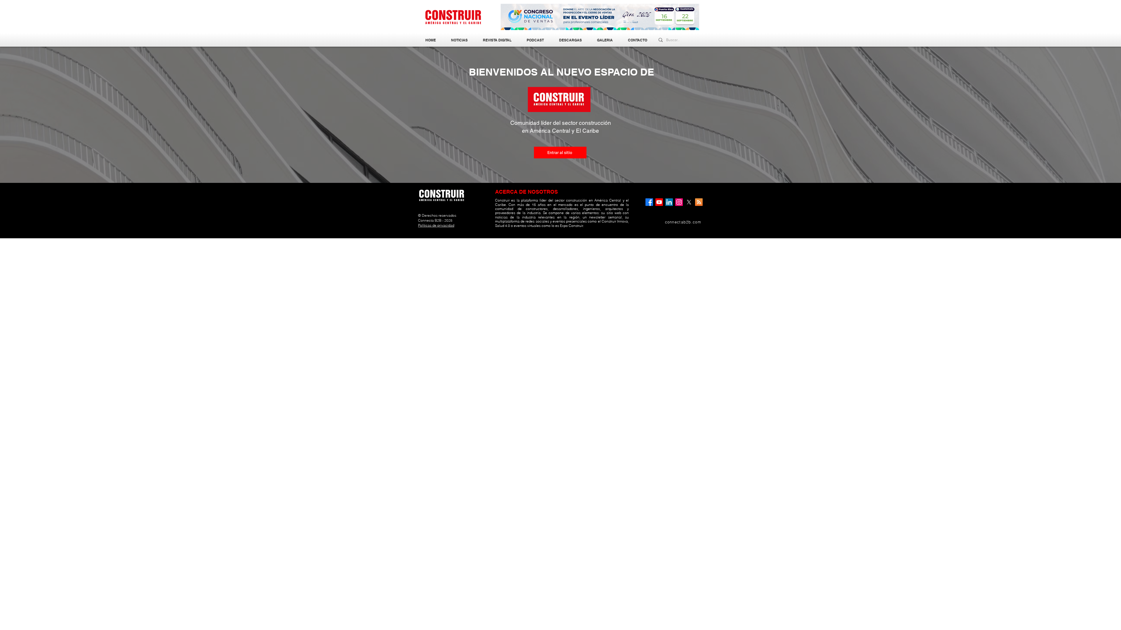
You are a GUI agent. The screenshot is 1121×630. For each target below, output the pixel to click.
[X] (689, 202)
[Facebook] (649, 202)
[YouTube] (659, 202)
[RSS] (699, 202)
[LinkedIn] (669, 202)
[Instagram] (679, 202)
